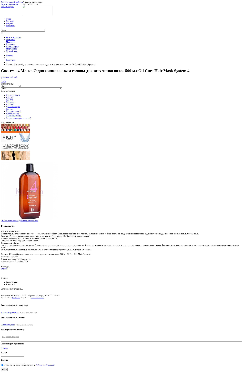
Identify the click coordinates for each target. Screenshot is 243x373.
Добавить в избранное (28, 221)
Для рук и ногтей (13, 111)
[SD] (15, 159)
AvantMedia (16, 298)
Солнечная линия (13, 116)
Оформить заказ (8, 325)
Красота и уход (12, 46)
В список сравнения (9, 312)
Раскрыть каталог (13, 37)
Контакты (10, 26)
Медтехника (11, 49)
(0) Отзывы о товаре (9, 221)
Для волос (10, 102)
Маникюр (10, 42)
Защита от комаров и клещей (18, 118)
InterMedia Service (37, 298)
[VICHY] (15, 141)
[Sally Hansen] (15, 132)
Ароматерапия (12, 113)
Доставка (10, 21)
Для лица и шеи (13, 95)
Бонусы (9, 23)
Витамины (10, 44)
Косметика (10, 40)
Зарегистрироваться (9, 4)
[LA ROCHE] (15, 150)
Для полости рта (13, 107)
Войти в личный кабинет (12, 2)
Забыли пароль (7, 7)
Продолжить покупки (28, 312)
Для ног (9, 109)
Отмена (4, 348)
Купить (4, 269)
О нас (8, 19)
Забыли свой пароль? (45, 365)
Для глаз (9, 97)
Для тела (10, 104)
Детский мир (11, 51)
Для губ (9, 100)
